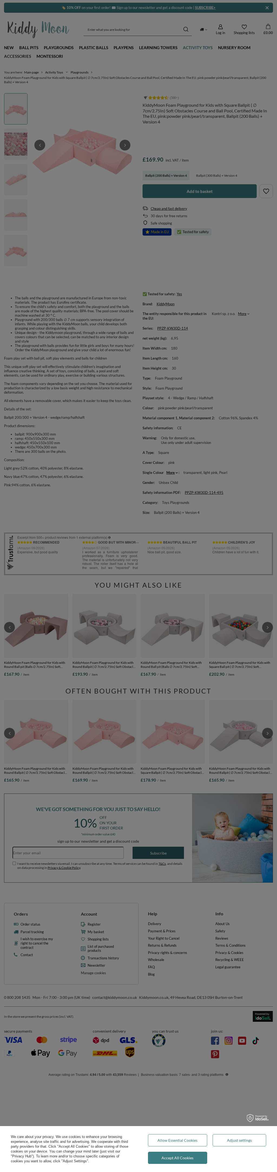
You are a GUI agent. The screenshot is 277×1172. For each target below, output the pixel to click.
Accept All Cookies (177, 1158)
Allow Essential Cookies (177, 1140)
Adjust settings (239, 1140)
